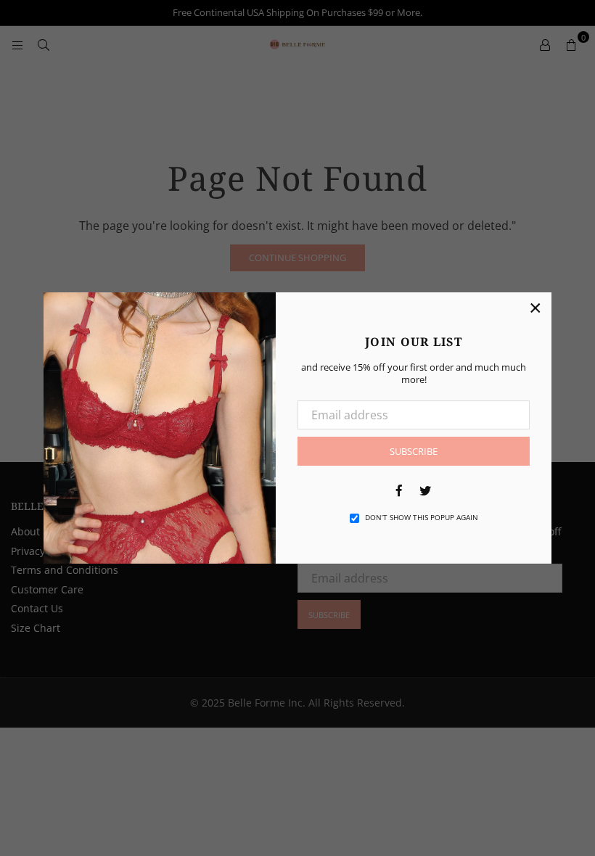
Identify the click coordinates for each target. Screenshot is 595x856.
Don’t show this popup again (421, 517)
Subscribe (414, 451)
